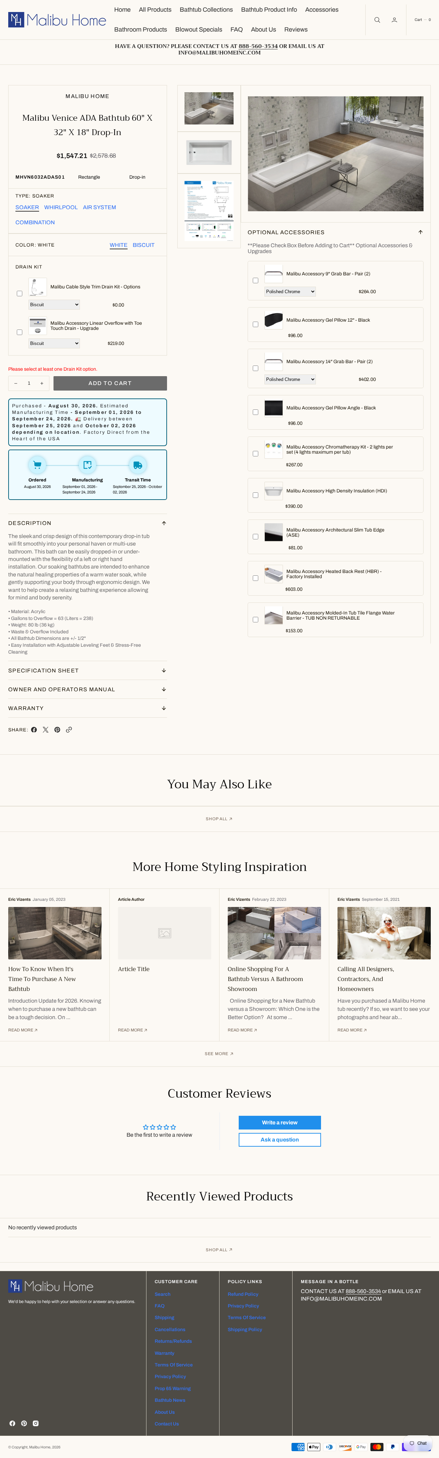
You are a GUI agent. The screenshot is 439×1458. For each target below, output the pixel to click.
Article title (134, 969)
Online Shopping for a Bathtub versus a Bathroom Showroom (265, 979)
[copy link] (69, 731)
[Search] (377, 19)
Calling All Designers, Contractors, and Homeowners (365, 979)
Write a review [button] (280, 1122)
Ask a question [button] (280, 1140)
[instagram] (36, 1423)
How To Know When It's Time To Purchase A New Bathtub (42, 979)
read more (20, 1030)
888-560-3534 (363, 1291)
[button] (395, 19)
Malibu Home (39, 1447)
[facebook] (34, 731)
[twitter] (45, 731)
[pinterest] (57, 731)
